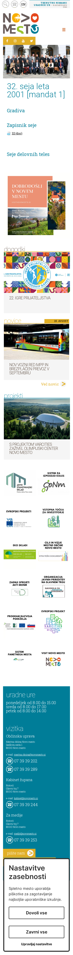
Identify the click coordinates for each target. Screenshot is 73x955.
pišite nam (16, 853)
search (5, 4)
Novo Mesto (30, 23)
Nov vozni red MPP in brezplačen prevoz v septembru (29, 368)
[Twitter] (31, 41)
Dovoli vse (36, 912)
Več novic (50, 384)
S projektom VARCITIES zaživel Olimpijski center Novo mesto (33, 448)
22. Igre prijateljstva (29, 298)
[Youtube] (23, 41)
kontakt (14, 4)
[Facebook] (7, 41)
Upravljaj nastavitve (36, 944)
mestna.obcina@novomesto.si (30, 754)
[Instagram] (15, 41)
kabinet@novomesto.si (26, 798)
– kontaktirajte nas (50, 4)
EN (23, 4)
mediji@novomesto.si (25, 833)
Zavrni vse (36, 931)
